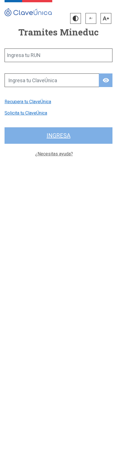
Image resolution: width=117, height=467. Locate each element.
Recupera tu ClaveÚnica (28, 101)
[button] (75, 18)
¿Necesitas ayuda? (54, 154)
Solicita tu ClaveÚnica (26, 113)
